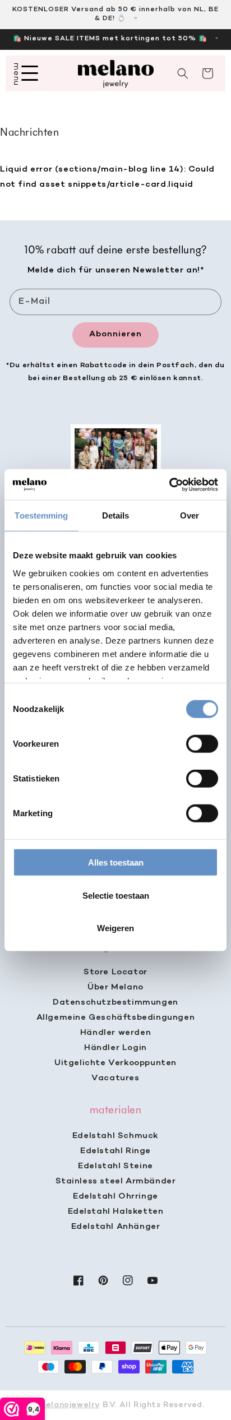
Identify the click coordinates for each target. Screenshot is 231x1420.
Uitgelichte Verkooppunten (115, 1063)
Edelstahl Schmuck (115, 1135)
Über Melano (115, 987)
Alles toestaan (116, 862)
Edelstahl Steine (115, 1166)
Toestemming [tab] (41, 515)
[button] (182, 73)
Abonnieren (115, 334)
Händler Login (115, 1047)
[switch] (202, 744)
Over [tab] (189, 515)
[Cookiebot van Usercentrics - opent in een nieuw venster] (169, 484)
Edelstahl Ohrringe (115, 1196)
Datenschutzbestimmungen (115, 1002)
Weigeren (115, 928)
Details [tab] (116, 515)
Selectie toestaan (115, 895)
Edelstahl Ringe (115, 1151)
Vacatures (115, 1078)
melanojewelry (69, 1405)
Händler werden (115, 1032)
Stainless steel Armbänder (116, 1181)
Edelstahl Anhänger (115, 1226)
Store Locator (115, 972)
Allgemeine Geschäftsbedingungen (115, 1017)
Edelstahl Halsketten (116, 1211)
